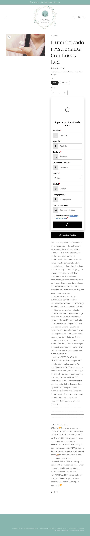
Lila (54, 83)
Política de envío (61, 528)
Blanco (65, 83)
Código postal (59, 195)
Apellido (57, 141)
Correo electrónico (60, 205)
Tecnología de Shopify (31, 528)
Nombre (57, 131)
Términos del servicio (61, 530)
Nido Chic (21, 528)
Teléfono (57, 152)
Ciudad (56, 184)
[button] (5, 17)
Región (56, 173)
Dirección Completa (61, 163)
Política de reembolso (77, 530)
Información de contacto (76, 528)
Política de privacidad (47, 528)
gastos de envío (59, 72)
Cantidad (54, 88)
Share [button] (55, 492)
